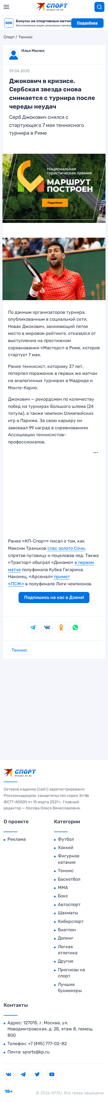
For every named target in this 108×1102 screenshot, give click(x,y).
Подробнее (87, 23)
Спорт (9, 37)
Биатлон (67, 929)
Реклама (16, 839)
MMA (63, 887)
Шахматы (68, 912)
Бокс (63, 895)
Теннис (26, 37)
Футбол (66, 839)
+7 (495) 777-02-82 (47, 1043)
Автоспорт (69, 904)
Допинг (65, 938)
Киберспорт (71, 921)
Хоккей (65, 847)
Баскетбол (69, 879)
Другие (65, 961)
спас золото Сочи (66, 548)
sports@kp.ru (36, 1052)
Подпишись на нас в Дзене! (54, 597)
